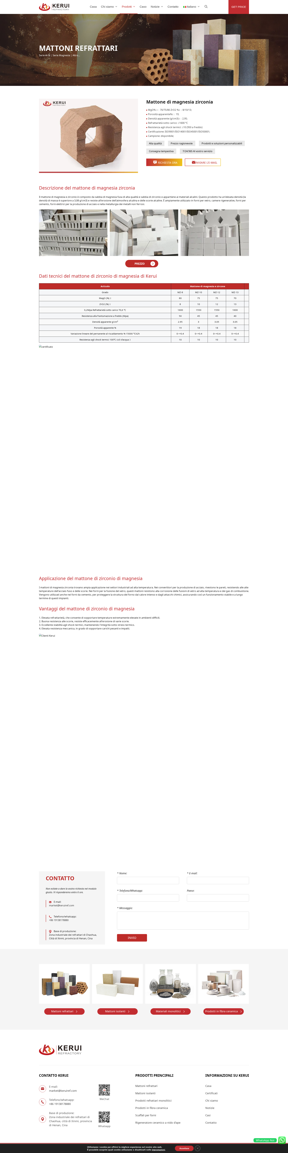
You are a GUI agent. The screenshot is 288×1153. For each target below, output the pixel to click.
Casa (93, 6)
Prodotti (127, 6)
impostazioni (158, 1150)
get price (238, 6)
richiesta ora (167, 162)
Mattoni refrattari (62, 1011)
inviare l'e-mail (206, 162)
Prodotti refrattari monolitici (153, 1100)
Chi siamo (107, 6)
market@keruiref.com (61, 905)
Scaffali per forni (145, 1115)
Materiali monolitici (168, 1011)
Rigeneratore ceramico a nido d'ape (157, 1122)
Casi (208, 1115)
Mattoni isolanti (115, 1011)
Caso (143, 6)
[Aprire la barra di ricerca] (206, 6)
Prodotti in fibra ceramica (221, 1011)
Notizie (155, 6)
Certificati (211, 1093)
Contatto (173, 6)
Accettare (184, 1148)
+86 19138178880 (59, 920)
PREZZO (140, 263)
